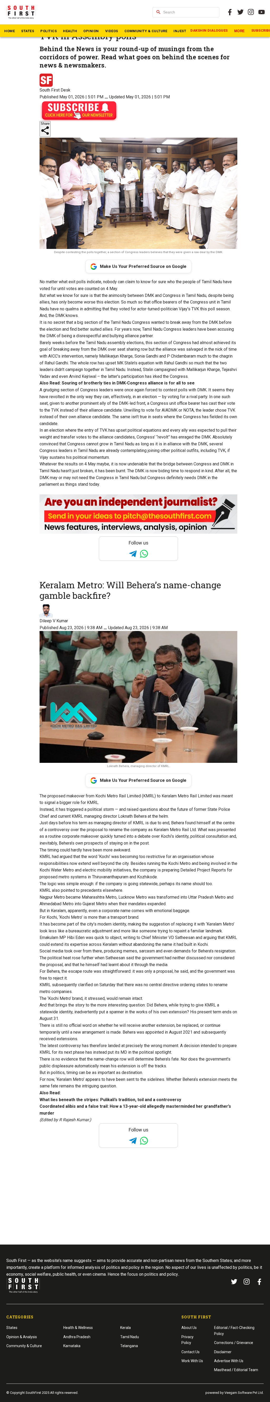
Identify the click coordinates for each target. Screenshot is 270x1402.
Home (9, 31)
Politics (48, 31)
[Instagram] (251, 12)
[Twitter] (240, 12)
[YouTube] (261, 12)
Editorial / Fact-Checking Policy (234, 1331)
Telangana (129, 1346)
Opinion (91, 31)
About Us (189, 1328)
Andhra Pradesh (76, 1337)
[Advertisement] (136, 1206)
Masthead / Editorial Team (236, 1370)
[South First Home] (21, 12)
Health (70, 31)
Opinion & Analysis (21, 1337)
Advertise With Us (228, 1361)
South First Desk (55, 90)
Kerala (125, 1328)
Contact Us (190, 1352)
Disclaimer (223, 1352)
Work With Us (192, 1361)
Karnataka (71, 1346)
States (27, 31)
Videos (111, 31)
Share (45, 124)
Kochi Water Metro (57, 870)
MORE (239, 31)
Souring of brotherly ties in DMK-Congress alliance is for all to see (128, 383)
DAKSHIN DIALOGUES (209, 30)
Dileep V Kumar (54, 620)
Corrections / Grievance (233, 1343)
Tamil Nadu (129, 1337)
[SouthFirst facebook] (230, 12)
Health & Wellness (78, 1328)
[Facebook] (259, 1282)
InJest (179, 31)
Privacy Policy (187, 1340)
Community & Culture (145, 31)
